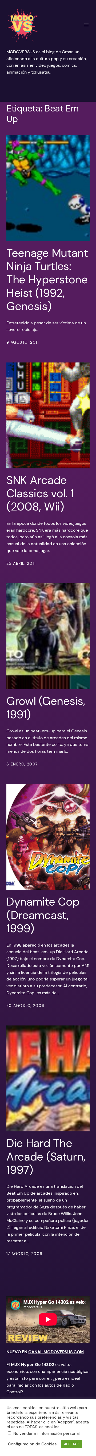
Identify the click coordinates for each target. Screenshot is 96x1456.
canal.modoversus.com (56, 1352)
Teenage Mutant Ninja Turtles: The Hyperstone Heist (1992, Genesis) (47, 280)
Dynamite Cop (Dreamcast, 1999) (42, 915)
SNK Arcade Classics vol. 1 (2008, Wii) (40, 494)
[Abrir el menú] (86, 25)
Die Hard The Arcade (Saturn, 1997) (45, 1157)
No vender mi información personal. (46, 1433)
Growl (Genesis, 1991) (45, 708)
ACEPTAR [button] (71, 1444)
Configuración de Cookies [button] (32, 1444)
